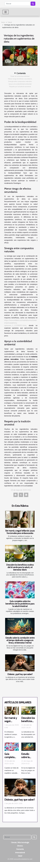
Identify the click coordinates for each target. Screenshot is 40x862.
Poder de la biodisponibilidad (20, 76)
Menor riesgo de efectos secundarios (20, 79)
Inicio (3, 22)
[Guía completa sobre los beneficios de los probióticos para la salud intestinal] (20, 589)
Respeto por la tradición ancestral (20, 87)
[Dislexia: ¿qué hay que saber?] (20, 662)
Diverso (20, 846)
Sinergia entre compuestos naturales (20, 81)
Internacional (20, 852)
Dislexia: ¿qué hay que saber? (20, 674)
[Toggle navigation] (6, 12)
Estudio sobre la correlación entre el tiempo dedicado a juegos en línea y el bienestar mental (20, 640)
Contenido (21, 73)
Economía (20, 849)
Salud (10, 22)
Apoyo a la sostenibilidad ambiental (20, 84)
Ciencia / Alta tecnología (20, 842)
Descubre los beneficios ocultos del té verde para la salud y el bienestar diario (20, 567)
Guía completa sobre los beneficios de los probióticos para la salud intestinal (20, 603)
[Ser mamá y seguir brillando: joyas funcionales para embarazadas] (20, 519)
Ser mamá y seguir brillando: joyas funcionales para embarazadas (20, 531)
